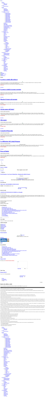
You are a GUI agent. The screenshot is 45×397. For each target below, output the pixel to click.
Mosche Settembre (8, 19)
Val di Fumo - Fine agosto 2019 (6, 207)
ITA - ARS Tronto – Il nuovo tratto (7, 211)
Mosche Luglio (8, 18)
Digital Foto (3, 52)
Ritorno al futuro (6, 32)
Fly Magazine (4, 31)
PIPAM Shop (6, 10)
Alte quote (3, 120)
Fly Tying (3, 11)
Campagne (5, 64)
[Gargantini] (2, 228)
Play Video (19, 188)
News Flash (3, 58)
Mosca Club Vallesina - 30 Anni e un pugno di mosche (9, 213)
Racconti (5, 35)
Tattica (6, 45)
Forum (3, 5)
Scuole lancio (6, 63)
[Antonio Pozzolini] (3, 226)
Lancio (7, 371)
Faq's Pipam (5, 3)
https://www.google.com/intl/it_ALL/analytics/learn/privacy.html (10, 321)
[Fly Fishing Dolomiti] (3, 238)
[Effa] (1, 243)
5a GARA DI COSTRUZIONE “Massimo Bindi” (9, 249)
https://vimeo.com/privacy (5, 323)
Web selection (6, 68)
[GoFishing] (2, 73)
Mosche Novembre (8, 21)
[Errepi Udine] (2, 227)
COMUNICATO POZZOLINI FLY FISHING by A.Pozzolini (11, 192)
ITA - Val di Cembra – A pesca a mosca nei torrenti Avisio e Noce (11, 251)
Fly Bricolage (7, 375)
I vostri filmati (6, 66)
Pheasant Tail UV (3, 272)
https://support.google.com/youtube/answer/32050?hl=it (9, 324)
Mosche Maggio (8, 16)
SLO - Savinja (4, 214)
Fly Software (5, 40)
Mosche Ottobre (8, 20)
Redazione (5, 4)
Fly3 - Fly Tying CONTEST (8, 25)
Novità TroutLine (3, 232)
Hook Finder (5, 23)
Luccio (7, 42)
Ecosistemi (5, 57)
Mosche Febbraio (8, 14)
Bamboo (7, 51)
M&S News (5, 59)
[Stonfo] (1, 74)
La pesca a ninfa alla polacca (9, 79)
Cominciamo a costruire (7, 27)
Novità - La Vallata (3, 167)
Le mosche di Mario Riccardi (8, 26)
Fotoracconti (5, 37)
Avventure (5, 34)
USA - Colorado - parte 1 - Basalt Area (7, 208)
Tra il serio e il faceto (7, 36)
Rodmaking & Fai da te (7, 49)
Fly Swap (5, 30)
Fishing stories (6, 69)
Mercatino (5, 8)
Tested (5, 33)
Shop (3, 7)
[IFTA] (1, 242)
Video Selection (4, 65)
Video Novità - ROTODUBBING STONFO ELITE (9, 184)
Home (3, 2)
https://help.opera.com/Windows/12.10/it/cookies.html (8, 318)
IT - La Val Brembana (5, 215)
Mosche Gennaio (8, 13)
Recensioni (5, 39)
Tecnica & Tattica (6, 43)
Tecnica (7, 44)
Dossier (5, 41)
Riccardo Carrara (4, 246)
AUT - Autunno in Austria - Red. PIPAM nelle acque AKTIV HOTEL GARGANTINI (14, 210)
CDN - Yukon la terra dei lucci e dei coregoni (8, 212)
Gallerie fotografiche (7, 53)
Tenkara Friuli (3, 258)
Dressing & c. (6, 29)
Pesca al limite (4, 151)
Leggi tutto (1, 87)
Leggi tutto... (2, 170)
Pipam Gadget (6, 9)
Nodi (6, 47)
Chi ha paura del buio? (7, 109)
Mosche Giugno (8, 17)
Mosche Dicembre (8, 22)
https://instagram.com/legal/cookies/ (7, 325)
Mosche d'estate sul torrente (8, 99)
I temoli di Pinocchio (6, 131)
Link (4, 62)
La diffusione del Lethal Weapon (10, 141)
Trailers (5, 67)
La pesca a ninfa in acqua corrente (10, 89)
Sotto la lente (5, 38)
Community (3, 60)
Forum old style (6, 6)
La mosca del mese (6, 12)
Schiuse (5, 56)
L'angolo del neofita (8, 48)
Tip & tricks (5, 70)
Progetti (5, 61)
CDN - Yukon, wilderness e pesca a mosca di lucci (9, 209)
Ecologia (3, 55)
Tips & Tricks (6, 28)
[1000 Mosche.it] (2, 75)
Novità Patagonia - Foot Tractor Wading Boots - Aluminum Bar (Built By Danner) (15, 174)
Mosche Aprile (8, 15)
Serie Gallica (5, 24)
